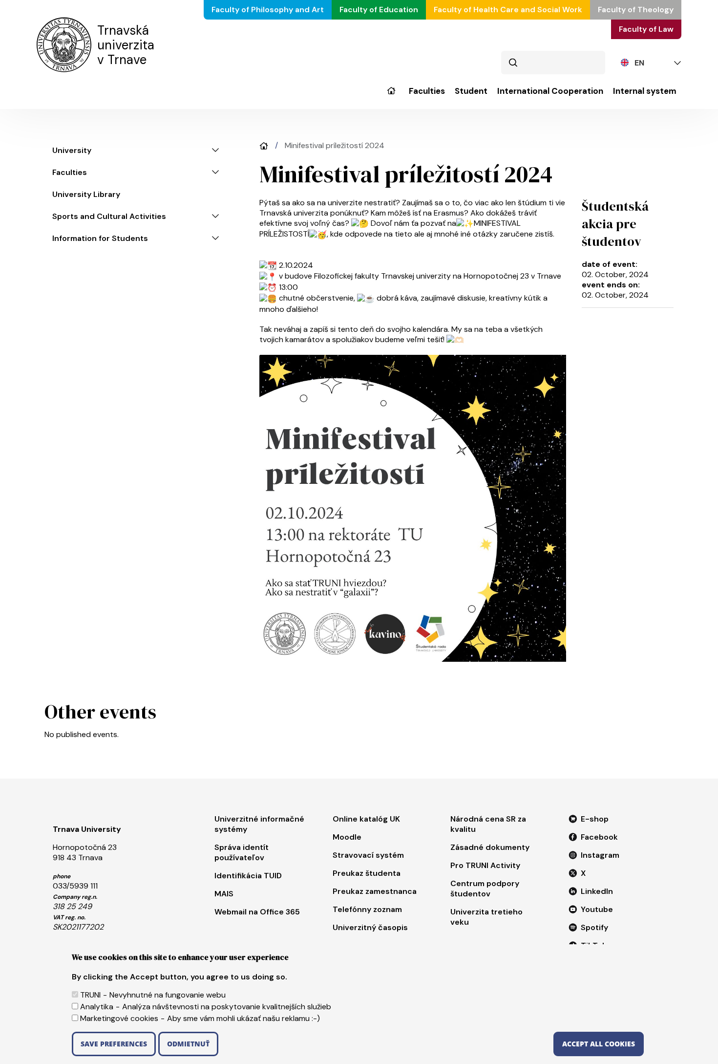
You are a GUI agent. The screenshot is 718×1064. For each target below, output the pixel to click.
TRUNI (90, 995)
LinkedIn (597, 891)
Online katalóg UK (366, 819)
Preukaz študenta (367, 873)
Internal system (644, 91)
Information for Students (100, 238)
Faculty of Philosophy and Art (267, 9)
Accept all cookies (598, 1043)
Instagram (600, 855)
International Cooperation (550, 91)
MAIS (223, 894)
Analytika (96, 1006)
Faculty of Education (378, 9)
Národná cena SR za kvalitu (488, 824)
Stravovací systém (368, 855)
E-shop (595, 819)
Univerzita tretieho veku (486, 917)
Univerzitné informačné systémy (259, 824)
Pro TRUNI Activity (485, 865)
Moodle (347, 837)
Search (513, 62)
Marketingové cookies (119, 1018)
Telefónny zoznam (367, 909)
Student (471, 91)
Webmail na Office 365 (257, 912)
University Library (86, 194)
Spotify (594, 927)
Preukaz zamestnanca (375, 891)
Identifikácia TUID (248, 875)
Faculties (427, 91)
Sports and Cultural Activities (109, 216)
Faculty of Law (646, 29)
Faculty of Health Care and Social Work (508, 9)
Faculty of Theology (636, 9)
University (391, 97)
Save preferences (114, 1043)
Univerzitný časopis (370, 927)
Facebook (599, 837)
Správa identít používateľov (241, 852)
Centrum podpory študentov (484, 888)
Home (263, 146)
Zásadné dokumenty (489, 847)
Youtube (597, 909)
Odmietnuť (188, 1043)
